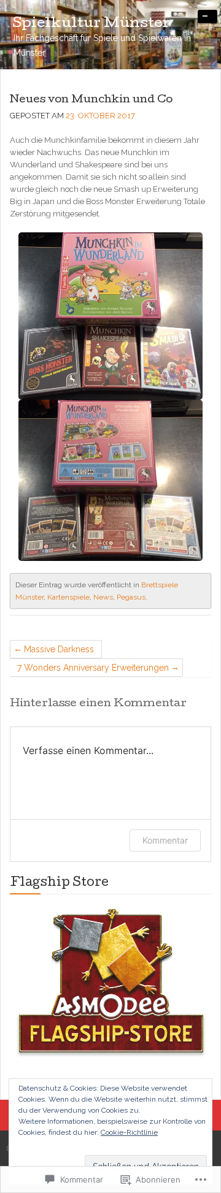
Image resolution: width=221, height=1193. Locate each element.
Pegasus (131, 597)
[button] (110, 984)
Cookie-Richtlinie (129, 1132)
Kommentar (165, 840)
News (103, 597)
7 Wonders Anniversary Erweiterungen (93, 668)
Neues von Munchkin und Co (91, 100)
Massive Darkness (59, 649)
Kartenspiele (68, 597)
